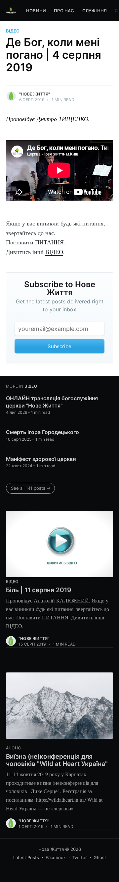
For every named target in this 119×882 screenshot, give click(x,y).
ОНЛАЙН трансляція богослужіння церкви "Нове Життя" (52, 402)
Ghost (100, 857)
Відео (13, 30)
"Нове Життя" (34, 94)
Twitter (79, 857)
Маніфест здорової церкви (41, 459)
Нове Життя (51, 849)
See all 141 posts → (31, 488)
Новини (36, 10)
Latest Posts (26, 857)
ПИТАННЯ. (50, 242)
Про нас (64, 10)
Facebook (56, 857)
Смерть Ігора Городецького (42, 432)
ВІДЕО (54, 252)
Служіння (94, 10)
